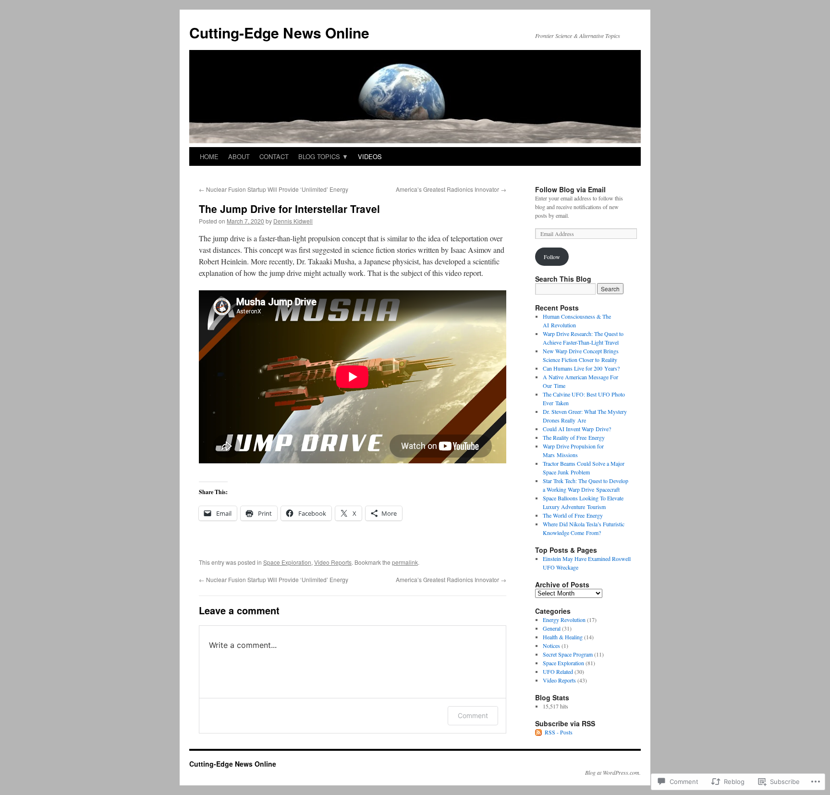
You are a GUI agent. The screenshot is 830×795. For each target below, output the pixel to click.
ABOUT (239, 156)
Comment (473, 715)
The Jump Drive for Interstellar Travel (289, 208)
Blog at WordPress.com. (613, 772)
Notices (551, 645)
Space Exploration (287, 562)
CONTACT (274, 156)
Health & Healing (563, 637)
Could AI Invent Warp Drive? (577, 429)
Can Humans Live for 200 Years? (581, 368)
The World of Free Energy (573, 515)
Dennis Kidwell (293, 221)
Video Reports (333, 562)
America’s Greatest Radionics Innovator (451, 189)
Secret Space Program (568, 654)
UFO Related (558, 671)
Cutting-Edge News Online (279, 32)
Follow (552, 257)
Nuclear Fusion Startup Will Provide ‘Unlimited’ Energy (273, 189)
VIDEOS (370, 156)
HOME (209, 156)
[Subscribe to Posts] (539, 732)
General (552, 628)
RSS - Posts (559, 732)
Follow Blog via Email (570, 189)
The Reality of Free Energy (574, 437)
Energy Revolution (564, 619)
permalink (405, 562)
